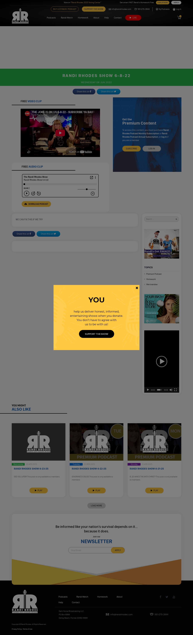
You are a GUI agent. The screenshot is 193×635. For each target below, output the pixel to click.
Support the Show (96, 334)
